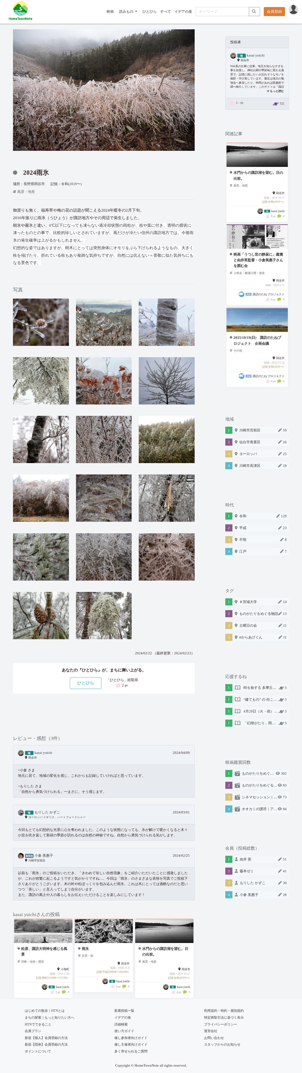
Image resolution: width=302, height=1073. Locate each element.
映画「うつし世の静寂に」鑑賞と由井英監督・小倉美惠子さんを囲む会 (258, 260)
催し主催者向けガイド (130, 1044)
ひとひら (150, 11)
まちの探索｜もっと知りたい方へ (49, 1017)
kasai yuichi (43, 753)
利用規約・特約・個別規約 (224, 1010)
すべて (165, 11)
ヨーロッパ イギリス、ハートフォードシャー (57, 817)
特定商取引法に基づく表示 (224, 1017)
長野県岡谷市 (34, 184)
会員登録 (274, 11)
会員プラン (33, 1031)
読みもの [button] (126, 11)
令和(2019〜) (71, 184)
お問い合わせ (214, 1038)
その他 (238, 350)
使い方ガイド (124, 1031)
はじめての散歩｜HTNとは (45, 1010)
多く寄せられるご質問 (130, 1051)
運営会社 (210, 1031)
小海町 (65, 969)
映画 (110, 11)
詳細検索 (121, 1024)
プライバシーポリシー (220, 1024)
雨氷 (85, 949)
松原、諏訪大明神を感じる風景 (44, 951)
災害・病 (87, 955)
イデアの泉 (183, 11)
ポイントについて (38, 1051)
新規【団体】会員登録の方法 (46, 1044)
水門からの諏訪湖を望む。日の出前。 (165, 951)
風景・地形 (26, 192)
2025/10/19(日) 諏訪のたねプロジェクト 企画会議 (257, 340)
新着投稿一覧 (124, 1010)
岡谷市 (32, 757)
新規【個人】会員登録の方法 (46, 1038)
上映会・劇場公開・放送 (249, 273)
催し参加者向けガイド (130, 1038)
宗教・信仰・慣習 (32, 961)
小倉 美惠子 (43, 855)
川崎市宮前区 (36, 860)
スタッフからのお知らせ (222, 1044)
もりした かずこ (47, 812)
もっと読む (276, 91)
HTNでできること (38, 1024)
